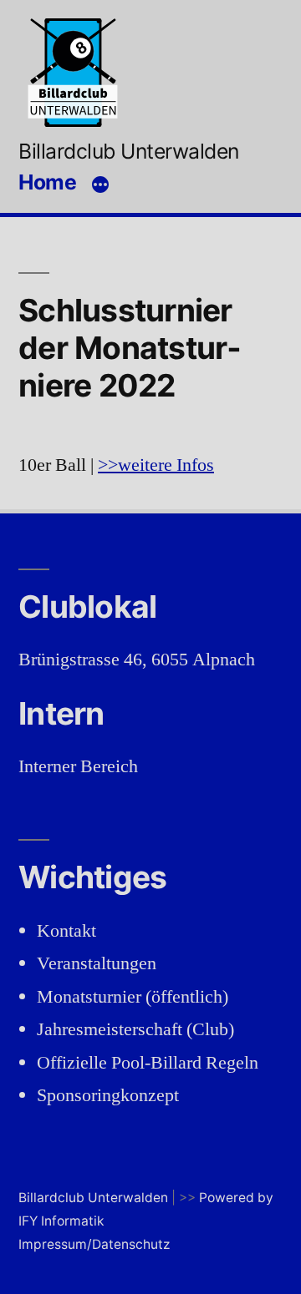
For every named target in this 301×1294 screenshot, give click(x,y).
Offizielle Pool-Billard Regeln (147, 1062)
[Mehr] (100, 184)
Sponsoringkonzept (108, 1095)
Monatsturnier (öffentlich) (132, 996)
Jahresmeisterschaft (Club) (135, 1029)
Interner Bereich (78, 766)
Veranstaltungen (96, 963)
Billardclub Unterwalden (128, 151)
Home (47, 182)
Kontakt (66, 931)
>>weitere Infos (156, 465)
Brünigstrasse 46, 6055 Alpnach (136, 659)
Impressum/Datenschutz (94, 1244)
